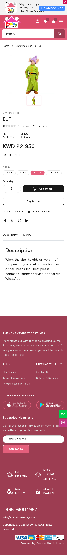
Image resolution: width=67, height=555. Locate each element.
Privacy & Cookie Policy (16, 384)
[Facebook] (5, 221)
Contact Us (42, 372)
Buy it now (33, 201)
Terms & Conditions (14, 378)
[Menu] (60, 20)
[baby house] (12, 21)
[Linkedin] (26, 221)
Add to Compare (41, 212)
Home (6, 46)
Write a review (40, 126)
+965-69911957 (20, 510)
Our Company (11, 372)
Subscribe (16, 449)
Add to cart (46, 188)
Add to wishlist (15, 212)
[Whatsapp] (63, 414)
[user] (37, 21)
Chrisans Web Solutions (50, 543)
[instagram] (63, 423)
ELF (40, 46)
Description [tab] (10, 234)
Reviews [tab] (26, 234)
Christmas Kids (24, 46)
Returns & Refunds (47, 378)
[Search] (60, 34)
